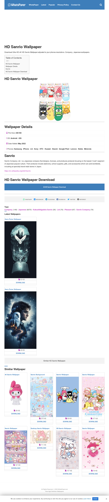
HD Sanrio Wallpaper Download (16, 71)
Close (95, 499)
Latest (43, 5)
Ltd (58, 209)
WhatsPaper (34, 5)
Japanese (22, 209)
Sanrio (8, 69)
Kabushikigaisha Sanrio (43, 209)
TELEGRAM (51, 199)
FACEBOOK (61, 199)
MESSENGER (39, 199)
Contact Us (75, 5)
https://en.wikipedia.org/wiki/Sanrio (17, 171)
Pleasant (68, 209)
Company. (8, 209)
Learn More (87, 499)
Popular (52, 5)
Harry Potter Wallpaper (13, 219)
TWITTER (72, 199)
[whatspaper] (16, 4)
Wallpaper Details (11, 66)
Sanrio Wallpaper (62, 374)
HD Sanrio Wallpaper (13, 64)
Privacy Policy (63, 5)
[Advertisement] (54, 27)
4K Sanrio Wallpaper (12, 374)
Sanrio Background (38, 374)
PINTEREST (82, 199)
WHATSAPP (28, 199)
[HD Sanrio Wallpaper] (54, 101)
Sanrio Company (83, 209)
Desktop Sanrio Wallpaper (40, 428)
